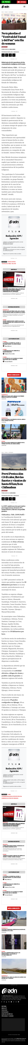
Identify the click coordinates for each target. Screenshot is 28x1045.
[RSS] (9, 1002)
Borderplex (11, 12)
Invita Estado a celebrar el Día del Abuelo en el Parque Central (13, 420)
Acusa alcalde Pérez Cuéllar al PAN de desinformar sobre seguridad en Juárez (14, 312)
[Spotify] (11, 1002)
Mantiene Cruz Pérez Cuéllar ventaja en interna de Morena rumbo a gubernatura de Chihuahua (14, 290)
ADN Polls (5, 287)
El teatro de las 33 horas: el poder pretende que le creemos (13, 359)
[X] (10, 55)
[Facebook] (6, 55)
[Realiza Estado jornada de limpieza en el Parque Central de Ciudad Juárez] (14, 431)
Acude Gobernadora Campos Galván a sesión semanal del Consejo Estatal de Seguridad (14, 322)
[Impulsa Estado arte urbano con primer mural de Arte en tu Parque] (14, 385)
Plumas (5, 341)
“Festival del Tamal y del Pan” (9, 263)
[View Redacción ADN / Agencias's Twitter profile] (12, 231)
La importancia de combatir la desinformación (11, 351)
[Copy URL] (13, 55)
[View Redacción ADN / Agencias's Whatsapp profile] (15, 231)
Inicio (3, 12)
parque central (12, 261)
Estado (6, 12)
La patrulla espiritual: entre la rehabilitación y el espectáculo (12, 343)
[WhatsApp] (3, 55)
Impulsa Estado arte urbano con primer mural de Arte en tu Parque (13, 396)
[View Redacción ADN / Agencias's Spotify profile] (19, 231)
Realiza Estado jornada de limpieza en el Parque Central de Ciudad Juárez (13, 443)
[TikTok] (14, 1002)
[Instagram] (4, 1002)
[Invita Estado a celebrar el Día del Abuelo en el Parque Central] (14, 408)
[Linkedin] (6, 1002)
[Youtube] (18, 1002)
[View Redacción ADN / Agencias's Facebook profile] (9, 231)
